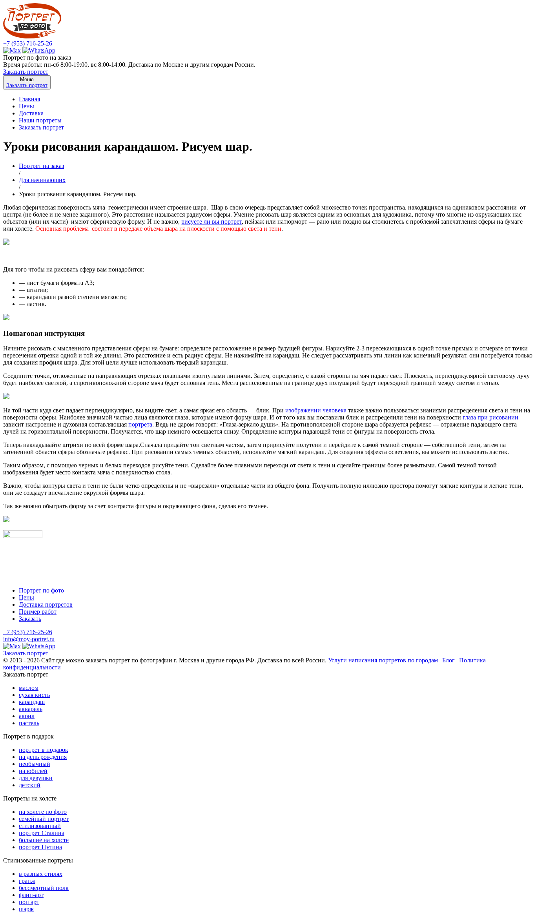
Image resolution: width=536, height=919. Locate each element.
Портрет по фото (41, 590)
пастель (29, 723)
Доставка (31, 113)
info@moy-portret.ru (29, 639)
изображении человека (315, 410)
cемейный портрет (44, 818)
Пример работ (38, 611)
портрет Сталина (41, 833)
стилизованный (40, 825)
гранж (27, 880)
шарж (26, 909)
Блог (448, 660)
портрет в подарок (43, 749)
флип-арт (31, 895)
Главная (29, 99)
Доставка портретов (46, 604)
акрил (27, 716)
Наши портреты (40, 120)
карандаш (32, 701)
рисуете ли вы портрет (211, 221)
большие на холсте (44, 840)
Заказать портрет (25, 71)
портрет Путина (40, 847)
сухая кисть (34, 694)
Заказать (30, 618)
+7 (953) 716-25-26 (27, 43)
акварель (30, 709)
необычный (34, 763)
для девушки (36, 778)
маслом (28, 687)
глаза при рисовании (490, 417)
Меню (26, 82)
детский (29, 785)
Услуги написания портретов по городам (383, 660)
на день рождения (43, 756)
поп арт (29, 902)
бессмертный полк (44, 887)
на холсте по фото (43, 811)
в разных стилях (40, 873)
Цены (26, 106)
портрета (140, 424)
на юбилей (33, 771)
